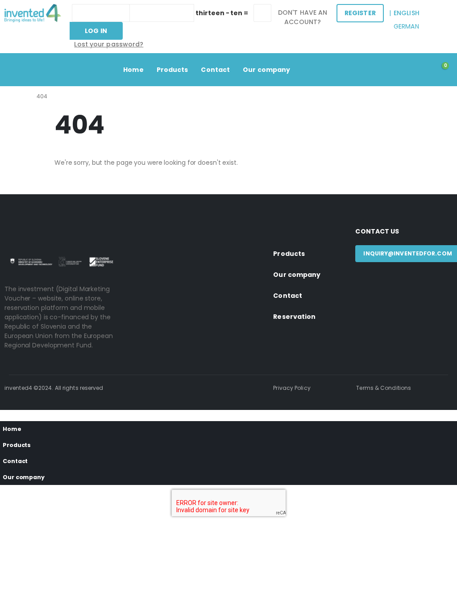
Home (133, 69)
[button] (5, 414)
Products (172, 69)
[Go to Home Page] (21, 96)
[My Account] (420, 69)
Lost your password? (108, 44)
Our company (266, 69)
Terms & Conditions (383, 388)
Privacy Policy (291, 388)
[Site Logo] (32, 13)
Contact (215, 69)
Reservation (294, 316)
